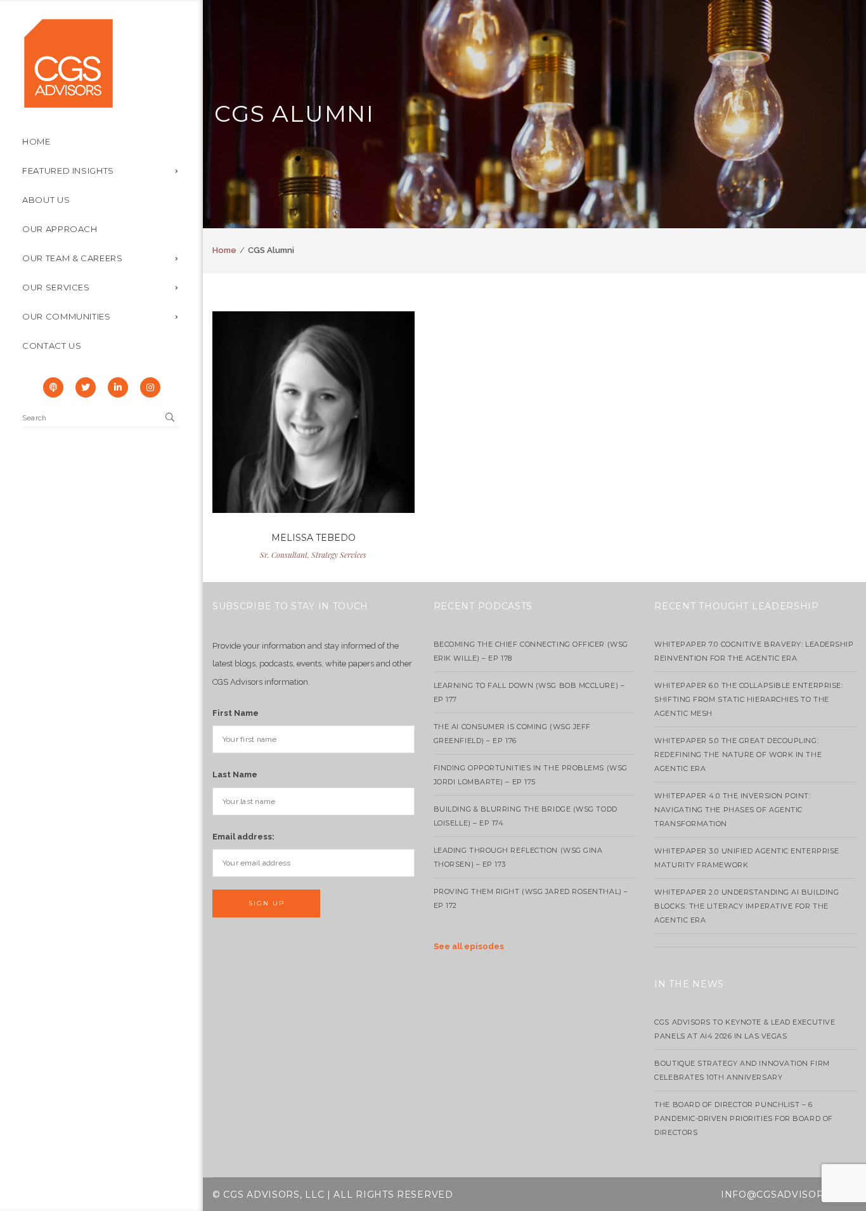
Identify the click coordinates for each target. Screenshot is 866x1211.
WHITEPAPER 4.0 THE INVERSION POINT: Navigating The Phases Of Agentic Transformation (732, 809)
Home (224, 250)
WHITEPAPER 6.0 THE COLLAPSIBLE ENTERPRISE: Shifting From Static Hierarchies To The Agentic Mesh (748, 699)
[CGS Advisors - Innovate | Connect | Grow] (68, 62)
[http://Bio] (313, 424)
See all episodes (469, 946)
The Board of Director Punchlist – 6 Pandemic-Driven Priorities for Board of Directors (743, 1118)
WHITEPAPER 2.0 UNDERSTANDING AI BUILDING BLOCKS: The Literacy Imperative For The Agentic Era (746, 906)
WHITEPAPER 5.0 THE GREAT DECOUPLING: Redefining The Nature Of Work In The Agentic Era (738, 754)
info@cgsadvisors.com (788, 1194)
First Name (235, 713)
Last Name (234, 774)
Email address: (243, 836)
